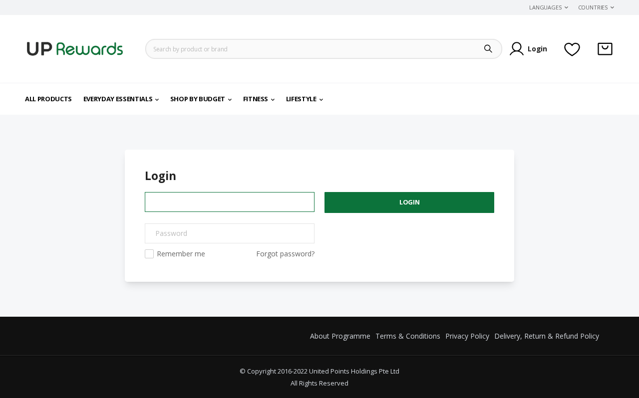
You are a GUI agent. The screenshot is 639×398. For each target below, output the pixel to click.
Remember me (181, 253)
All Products (48, 98)
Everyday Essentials (117, 98)
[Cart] (605, 48)
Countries (593, 7)
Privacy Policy (467, 336)
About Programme (340, 336)
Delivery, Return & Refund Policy (546, 336)
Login (537, 48)
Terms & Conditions (407, 336)
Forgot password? (285, 253)
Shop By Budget (197, 98)
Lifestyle (301, 98)
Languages (545, 7)
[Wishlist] (572, 49)
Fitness (256, 98)
